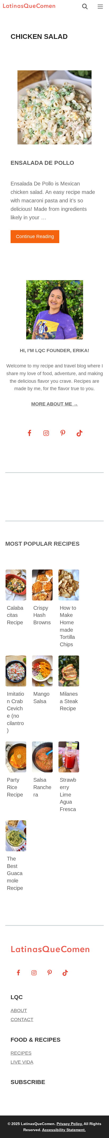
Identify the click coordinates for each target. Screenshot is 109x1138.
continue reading (35, 236)
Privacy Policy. (70, 1124)
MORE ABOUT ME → (54, 404)
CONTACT (22, 1019)
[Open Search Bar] (85, 6)
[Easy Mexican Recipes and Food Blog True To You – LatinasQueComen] (30, 6)
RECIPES (21, 1053)
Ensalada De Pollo (42, 163)
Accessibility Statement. (64, 1130)
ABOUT (19, 1010)
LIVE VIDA (22, 1062)
